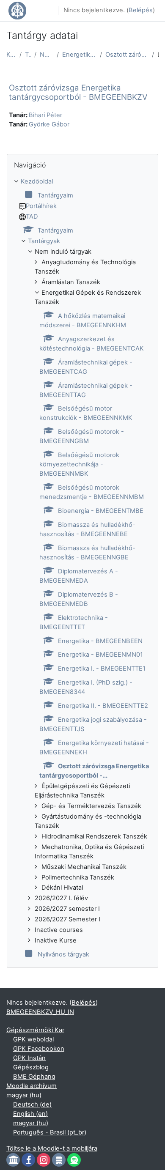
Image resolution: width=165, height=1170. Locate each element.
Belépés (141, 10)
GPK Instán (29, 1058)
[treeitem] (82, 568)
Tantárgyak (28, 54)
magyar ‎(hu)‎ (23, 1095)
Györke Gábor (49, 124)
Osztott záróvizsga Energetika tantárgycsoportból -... (126, 54)
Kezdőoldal (11, 54)
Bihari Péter (45, 115)
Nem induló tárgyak (46, 54)
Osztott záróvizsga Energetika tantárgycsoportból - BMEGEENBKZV (78, 92)
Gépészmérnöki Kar (35, 1030)
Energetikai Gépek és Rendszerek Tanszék (79, 54)
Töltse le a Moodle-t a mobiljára (51, 1148)
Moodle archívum (31, 1086)
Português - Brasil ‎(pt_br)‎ (49, 1132)
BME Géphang (34, 1076)
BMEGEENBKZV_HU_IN (40, 1012)
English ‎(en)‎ (30, 1114)
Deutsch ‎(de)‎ (32, 1104)
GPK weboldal (33, 1039)
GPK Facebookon (38, 1048)
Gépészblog (31, 1067)
